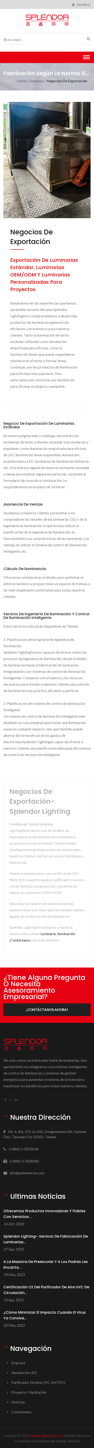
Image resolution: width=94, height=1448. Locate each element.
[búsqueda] (87, 39)
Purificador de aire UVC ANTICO (38, 1382)
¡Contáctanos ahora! (47, 1010)
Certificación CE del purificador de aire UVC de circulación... (46, 1289)
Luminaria (48, 933)
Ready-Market (68, 1441)
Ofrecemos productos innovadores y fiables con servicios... (44, 1213)
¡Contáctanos (20, 940)
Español (84, 5)
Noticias (18, 1402)
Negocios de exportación (67, 81)
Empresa (37, 81)
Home (22, 81)
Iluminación (66, 933)
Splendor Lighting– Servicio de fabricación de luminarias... (45, 1239)
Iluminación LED (24, 1372)
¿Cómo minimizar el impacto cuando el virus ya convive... (44, 1315)
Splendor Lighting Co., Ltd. (46, 1435)
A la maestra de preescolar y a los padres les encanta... (45, 1264)
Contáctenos (21, 1412)
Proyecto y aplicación (28, 1392)
